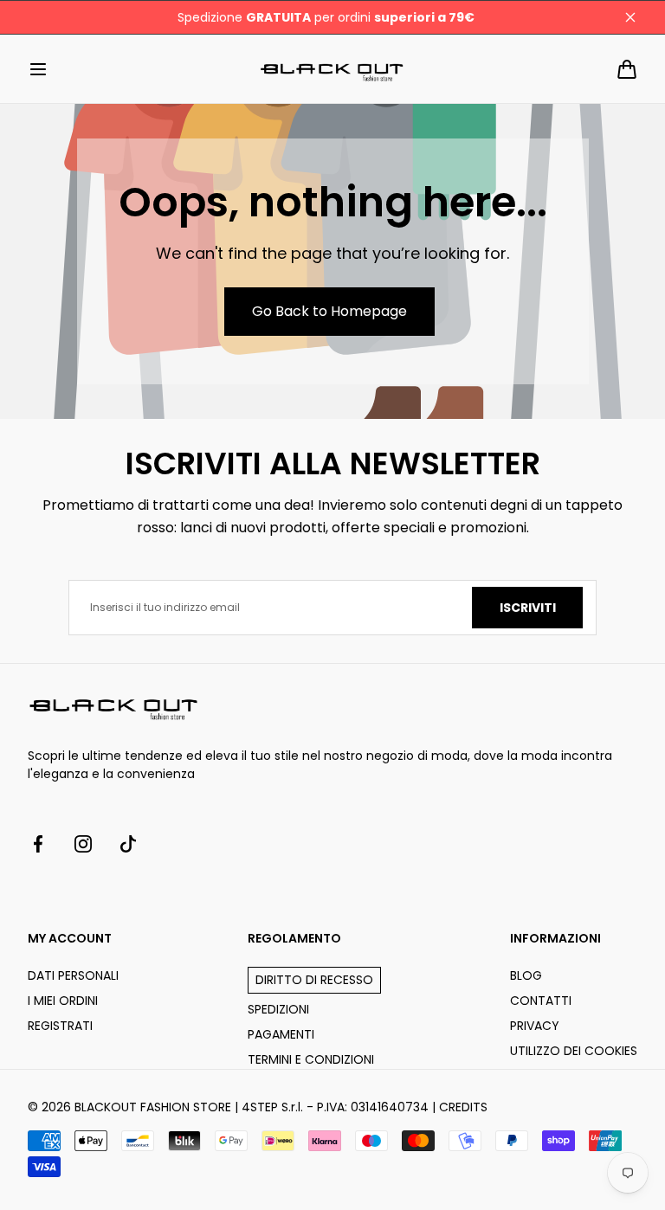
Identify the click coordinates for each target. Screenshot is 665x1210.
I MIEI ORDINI (63, 1000)
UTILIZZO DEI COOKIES (573, 1050)
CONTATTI (540, 1000)
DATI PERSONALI (73, 975)
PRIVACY (534, 1025)
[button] (38, 69)
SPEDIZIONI (278, 1009)
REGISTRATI (60, 1025)
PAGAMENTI (281, 1034)
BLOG (526, 975)
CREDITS (463, 1107)
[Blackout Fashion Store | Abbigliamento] (332, 68)
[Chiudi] (630, 17)
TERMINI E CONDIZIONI (311, 1059)
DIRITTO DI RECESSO (314, 979)
